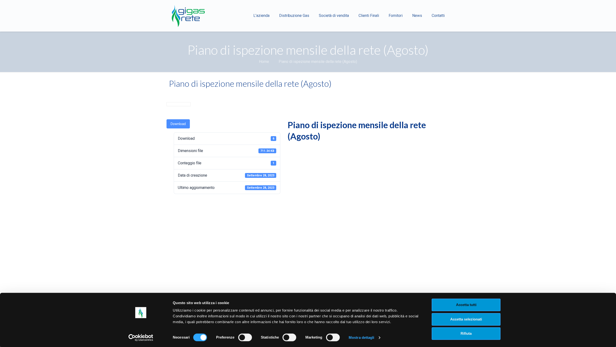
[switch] (245, 337)
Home (264, 61)
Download (178, 124)
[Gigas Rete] (188, 15)
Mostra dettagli (361, 337)
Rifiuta (466, 333)
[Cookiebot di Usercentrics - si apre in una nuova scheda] (141, 337)
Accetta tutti (466, 305)
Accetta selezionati (466, 319)
